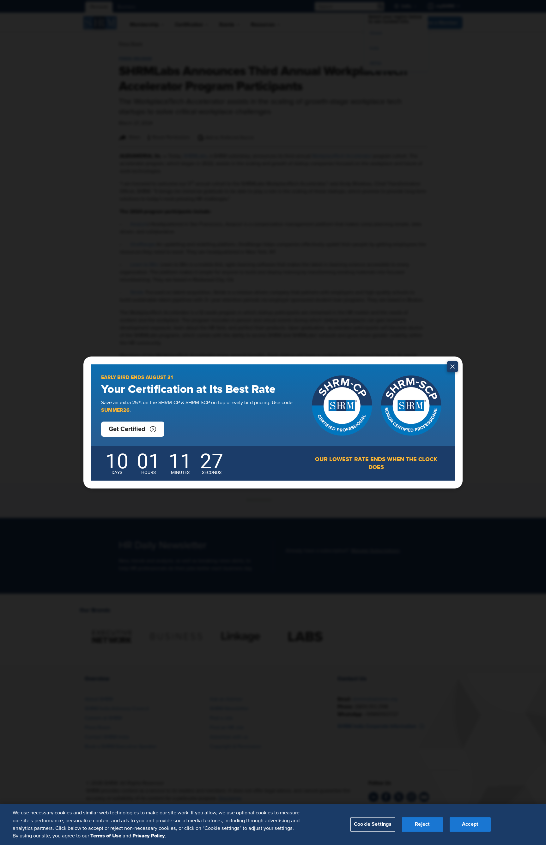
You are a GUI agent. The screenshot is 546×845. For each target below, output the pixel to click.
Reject (422, 824)
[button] (132, 429)
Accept (470, 824)
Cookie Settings (372, 824)
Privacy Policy (148, 836)
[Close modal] (452, 366)
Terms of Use (105, 836)
